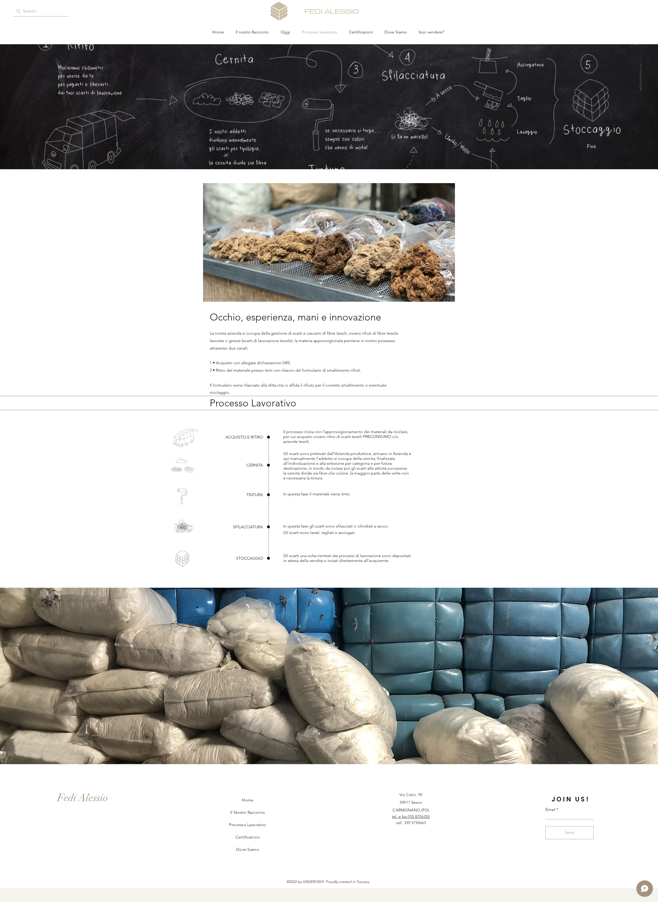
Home (248, 800)
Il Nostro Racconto (247, 812)
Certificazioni (247, 837)
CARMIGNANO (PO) (410, 810)
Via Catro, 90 (410, 794)
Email (550, 810)
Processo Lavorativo (247, 824)
